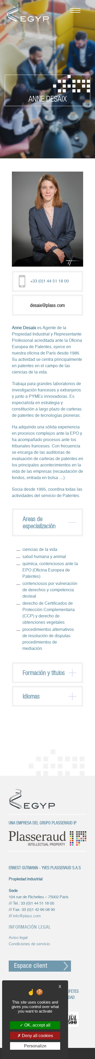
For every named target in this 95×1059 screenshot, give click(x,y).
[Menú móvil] (72, 10)
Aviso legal (18, 938)
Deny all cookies (37, 1035)
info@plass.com (27, 916)
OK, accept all (36, 1025)
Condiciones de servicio (29, 944)
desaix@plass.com (47, 305)
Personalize (35, 1046)
